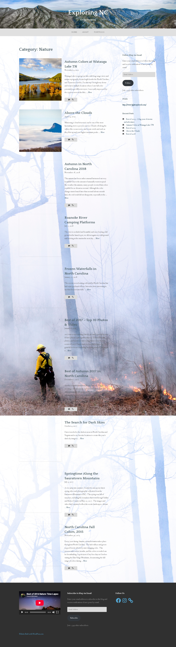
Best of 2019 (131, 128)
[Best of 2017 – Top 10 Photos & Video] (72, 358)
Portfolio (99, 32)
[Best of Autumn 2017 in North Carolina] (72, 409)
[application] (39, 602)
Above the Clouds (78, 113)
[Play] (22, 612)
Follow (128, 83)
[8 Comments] (69, 358)
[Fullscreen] (57, 612)
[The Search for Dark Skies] (72, 446)
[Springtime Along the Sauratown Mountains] (72, 515)
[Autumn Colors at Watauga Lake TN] (72, 99)
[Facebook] (118, 600)
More (90, 92)
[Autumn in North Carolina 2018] (72, 205)
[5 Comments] (69, 409)
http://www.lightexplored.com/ (134, 105)
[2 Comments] (69, 205)
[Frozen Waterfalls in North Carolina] (72, 297)
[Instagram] (124, 600)
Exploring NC (88, 12)
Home (74, 32)
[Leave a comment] (69, 99)
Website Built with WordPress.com (31, 634)
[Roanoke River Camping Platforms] (72, 246)
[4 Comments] (69, 297)
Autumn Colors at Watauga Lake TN (140, 125)
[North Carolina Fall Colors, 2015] (72, 568)
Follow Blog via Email (132, 55)
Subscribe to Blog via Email (79, 593)
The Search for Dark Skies (85, 422)
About (85, 32)
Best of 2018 (131, 134)
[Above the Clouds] (72, 139)
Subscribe (74, 618)
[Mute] (53, 612)
